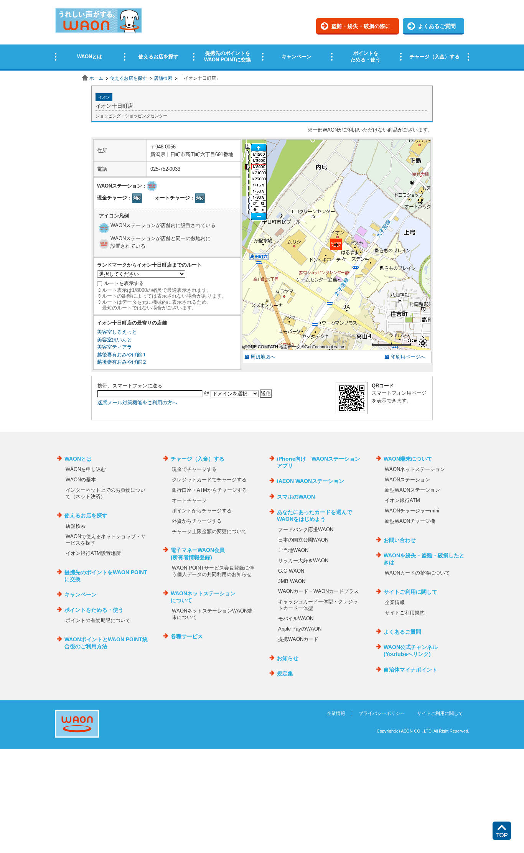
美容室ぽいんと (114, 340)
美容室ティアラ (114, 347)
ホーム (96, 78)
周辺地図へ (262, 357)
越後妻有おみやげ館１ (122, 354)
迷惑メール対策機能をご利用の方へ (137, 402)
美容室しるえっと (117, 332)
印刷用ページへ (408, 357)
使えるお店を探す (128, 78)
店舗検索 (163, 78)
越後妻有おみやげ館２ (122, 362)
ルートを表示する (124, 283)
